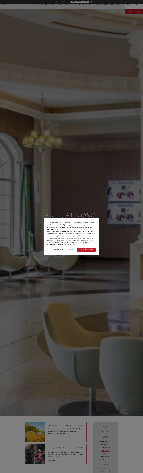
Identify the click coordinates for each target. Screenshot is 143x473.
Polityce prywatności (54, 229)
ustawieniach (72, 244)
